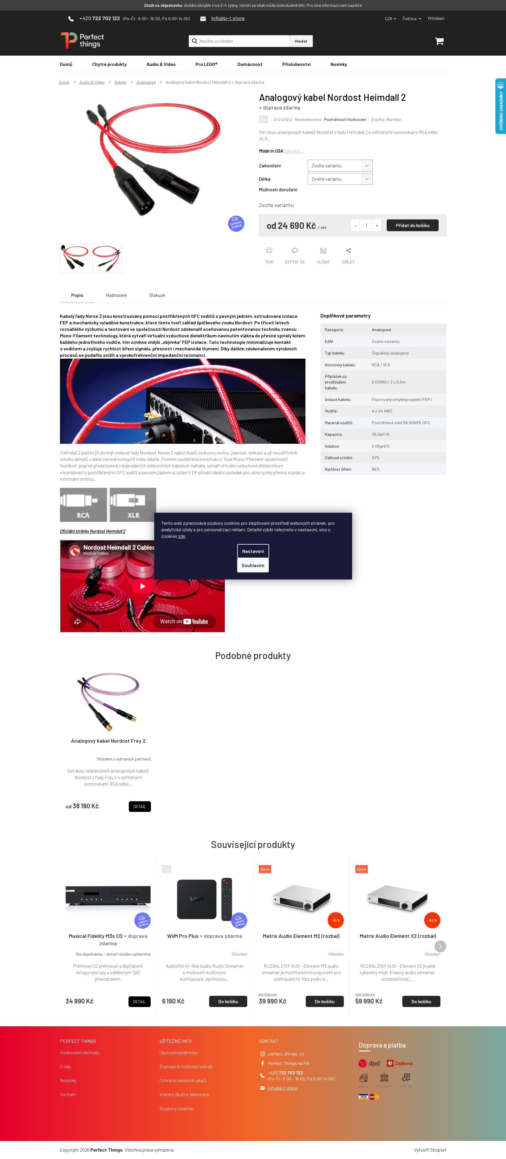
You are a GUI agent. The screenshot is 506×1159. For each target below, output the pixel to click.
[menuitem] (66, 64)
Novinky (68, 1080)
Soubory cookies (176, 1108)
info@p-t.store (282, 1088)
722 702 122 (291, 1072)
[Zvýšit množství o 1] (376, 225)
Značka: (386, 119)
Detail (139, 1001)
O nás (65, 1066)
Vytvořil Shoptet (430, 1149)
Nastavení (253, 551)
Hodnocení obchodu (80, 1052)
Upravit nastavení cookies (200, 1149)
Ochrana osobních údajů (183, 1080)
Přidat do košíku (412, 225)
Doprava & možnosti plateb (186, 1066)
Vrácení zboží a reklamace (184, 1094)
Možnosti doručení (278, 189)
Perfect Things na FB (288, 1063)
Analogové (381, 329)
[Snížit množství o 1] (355, 225)
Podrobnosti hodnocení (345, 119)
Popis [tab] (77, 295)
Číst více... (294, 150)
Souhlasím (253, 565)
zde (181, 536)
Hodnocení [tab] (116, 295)
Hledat (301, 40)
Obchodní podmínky (179, 1052)
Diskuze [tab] (157, 295)
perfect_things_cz (286, 1053)
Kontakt (68, 1094)
